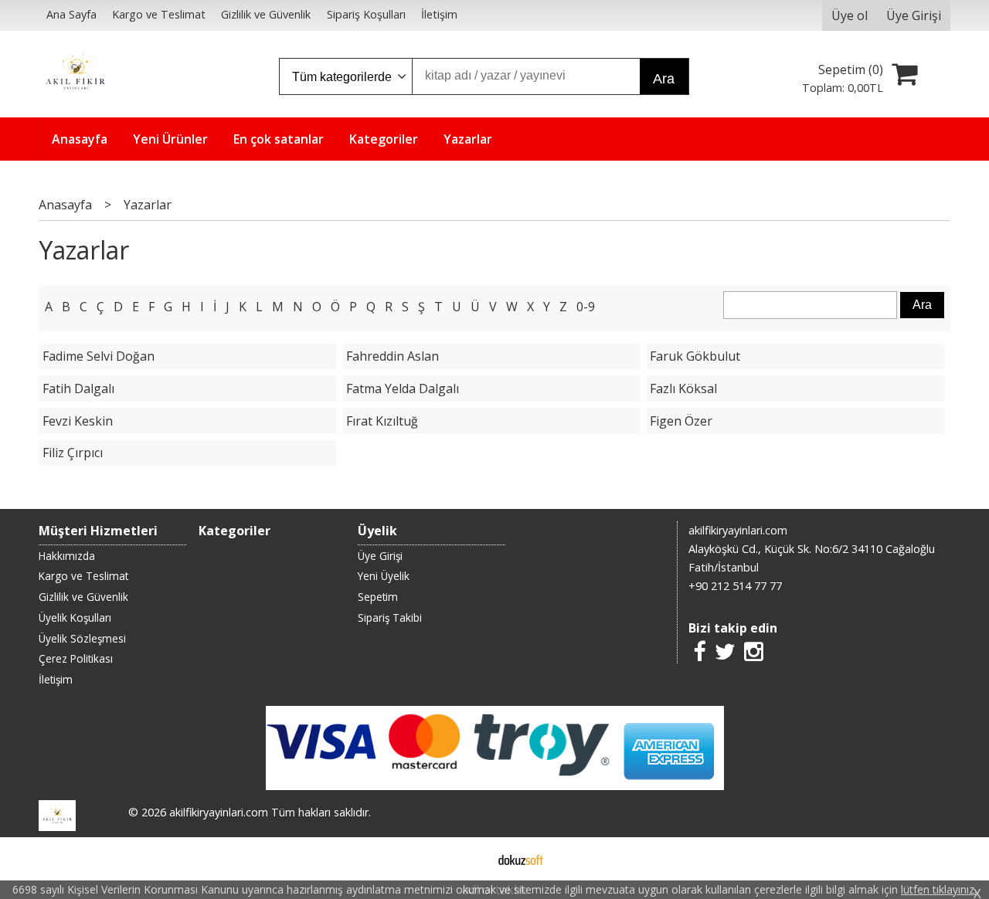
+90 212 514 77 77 (735, 585)
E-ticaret (470, 858)
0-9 (585, 306)
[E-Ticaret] (521, 858)
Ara (664, 79)
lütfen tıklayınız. (939, 889)
